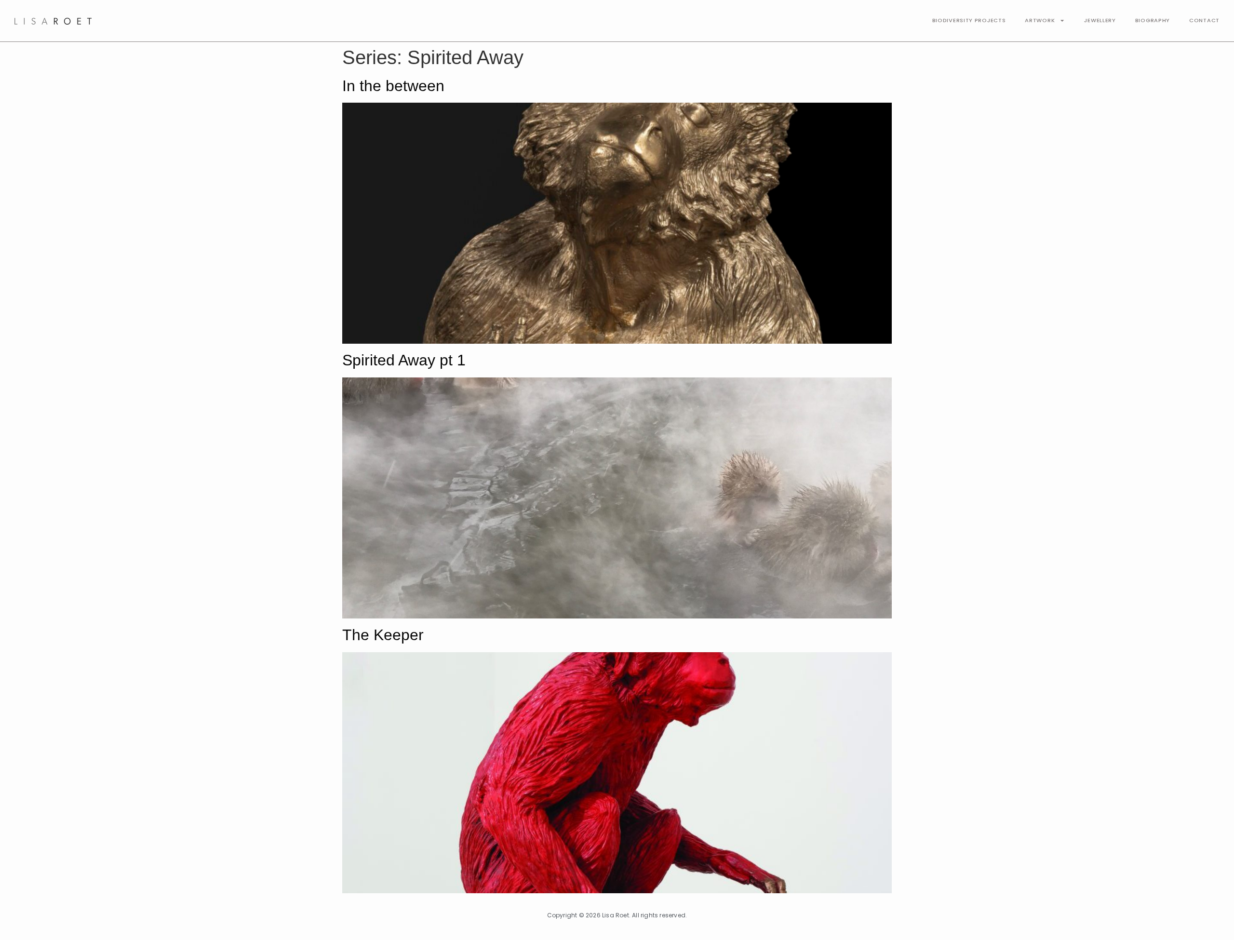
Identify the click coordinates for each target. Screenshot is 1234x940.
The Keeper (383, 635)
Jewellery (1099, 20)
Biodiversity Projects (969, 20)
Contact (1204, 20)
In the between (393, 85)
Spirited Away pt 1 (404, 360)
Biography (1152, 20)
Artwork (1040, 20)
